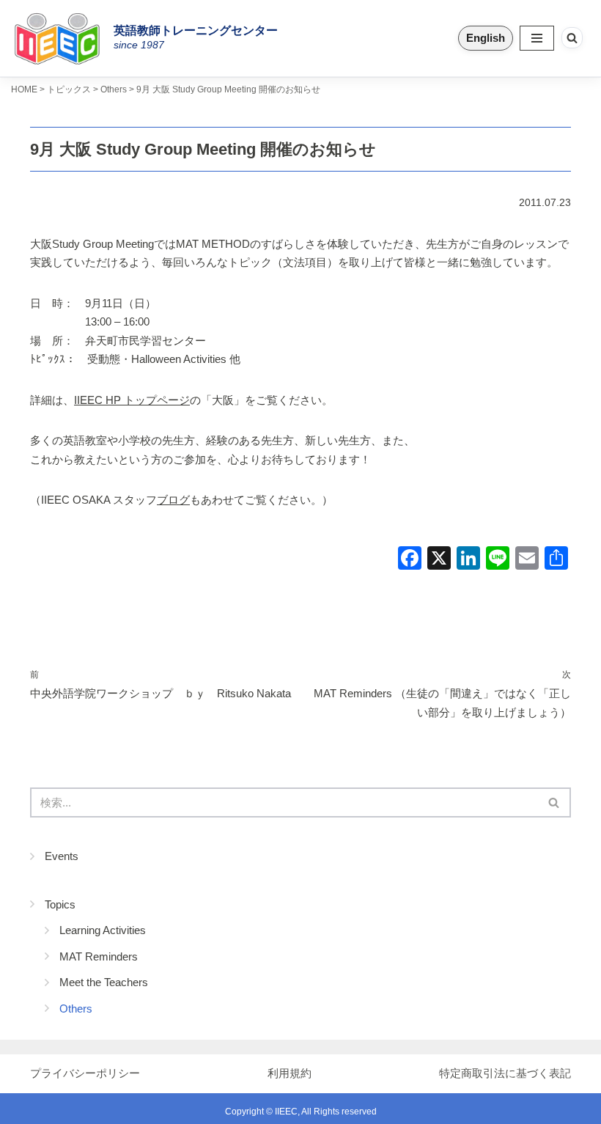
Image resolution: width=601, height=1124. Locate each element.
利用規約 (289, 1073)
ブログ (173, 499)
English (485, 38)
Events (61, 856)
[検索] (572, 37)
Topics (60, 904)
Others (75, 1008)
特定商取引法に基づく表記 (505, 1073)
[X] (439, 559)
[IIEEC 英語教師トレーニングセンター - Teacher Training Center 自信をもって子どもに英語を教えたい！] (62, 38)
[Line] (497, 559)
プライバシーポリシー (85, 1073)
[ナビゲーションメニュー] (537, 38)
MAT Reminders (98, 956)
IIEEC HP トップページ (132, 400)
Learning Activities (102, 930)
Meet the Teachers (103, 982)
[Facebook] (409, 559)
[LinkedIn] (468, 559)
